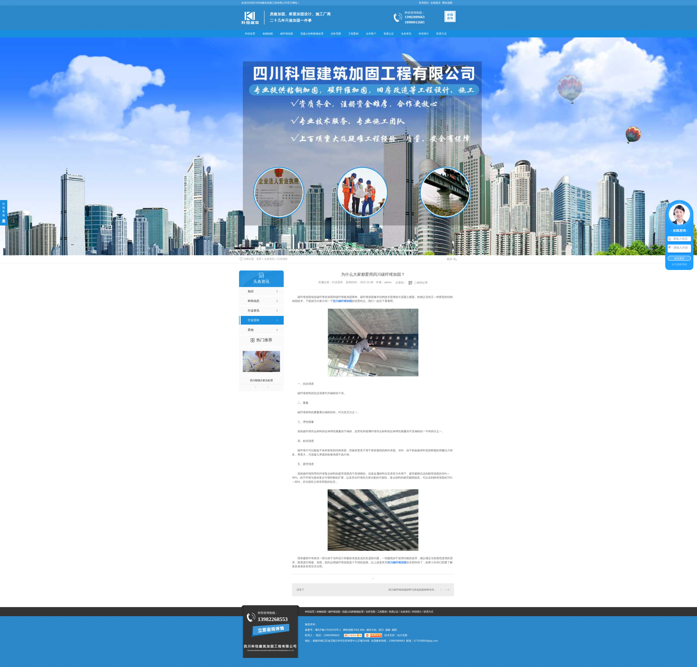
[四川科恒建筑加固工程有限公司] (250, 18)
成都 (387, 629)
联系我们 (424, 2)
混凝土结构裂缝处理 (311, 33)
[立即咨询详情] (271, 630)
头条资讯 (406, 33)
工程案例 (353, 33)
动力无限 (402, 635)
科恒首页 (250, 33)
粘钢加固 (268, 33)
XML (363, 629)
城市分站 (371, 629)
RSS (357, 629)
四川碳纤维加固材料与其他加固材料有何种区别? (415, 589)
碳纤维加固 (286, 33)
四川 (381, 629)
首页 (258, 258)
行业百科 (282, 258)
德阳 (394, 629)
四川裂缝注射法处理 (261, 380)
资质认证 (389, 33)
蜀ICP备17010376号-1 (328, 629)
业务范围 (336, 33)
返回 (449, 259)
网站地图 (447, 2)
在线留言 (436, 2)
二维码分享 (421, 282)
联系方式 (441, 33)
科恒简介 (424, 33)
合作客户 (371, 33)
